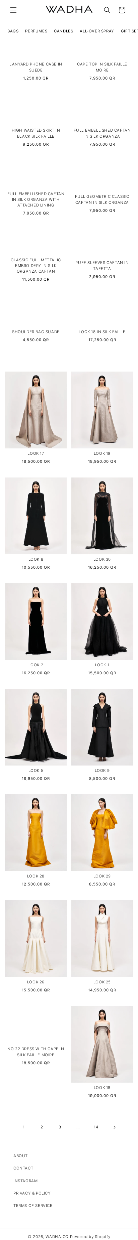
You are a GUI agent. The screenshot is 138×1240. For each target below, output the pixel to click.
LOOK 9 (102, 770)
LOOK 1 (102, 665)
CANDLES (63, 31)
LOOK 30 (102, 559)
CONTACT (23, 1168)
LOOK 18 (102, 1087)
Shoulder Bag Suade (36, 331)
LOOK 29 (102, 876)
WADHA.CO (57, 1236)
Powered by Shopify (90, 1236)
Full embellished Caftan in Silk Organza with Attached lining (36, 199)
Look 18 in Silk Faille (102, 331)
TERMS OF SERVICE (33, 1205)
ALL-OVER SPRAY (97, 31)
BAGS (12, 31)
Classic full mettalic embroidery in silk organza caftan (36, 266)
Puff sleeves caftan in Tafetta (102, 266)
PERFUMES (36, 31)
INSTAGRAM (25, 1181)
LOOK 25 (102, 982)
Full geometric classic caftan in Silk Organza (102, 199)
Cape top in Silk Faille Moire (102, 67)
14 (96, 1127)
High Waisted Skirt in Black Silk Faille (36, 133)
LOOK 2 (36, 665)
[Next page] (114, 1127)
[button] (13, 10)
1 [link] (24, 1127)
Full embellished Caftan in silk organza (102, 133)
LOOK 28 (36, 876)
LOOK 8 (36, 559)
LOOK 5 (36, 770)
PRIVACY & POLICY (32, 1193)
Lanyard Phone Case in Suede (35, 67)
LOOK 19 (102, 453)
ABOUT (20, 1155)
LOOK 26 (36, 982)
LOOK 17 (35, 453)
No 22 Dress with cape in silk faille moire (35, 1052)
